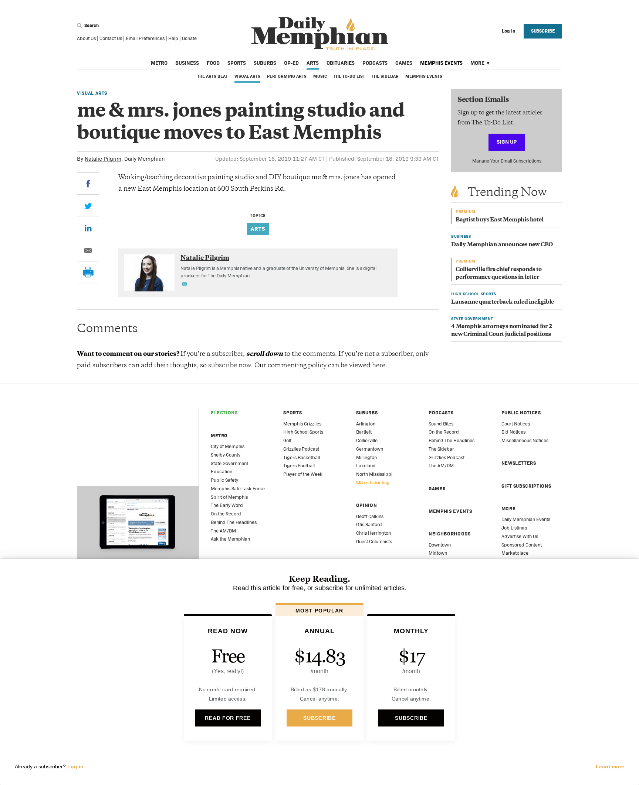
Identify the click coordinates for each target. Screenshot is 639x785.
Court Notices (515, 424)
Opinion (366, 505)
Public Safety (224, 480)
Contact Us (110, 38)
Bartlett (364, 432)
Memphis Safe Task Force (238, 488)
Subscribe (543, 31)
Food (213, 63)
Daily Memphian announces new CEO (502, 245)
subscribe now (229, 366)
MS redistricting (373, 482)
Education (221, 471)
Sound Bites (441, 424)
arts (258, 229)
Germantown (369, 449)
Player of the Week (302, 474)
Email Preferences (145, 38)
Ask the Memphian (230, 539)
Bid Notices (513, 432)
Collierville (367, 440)
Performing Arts (287, 76)
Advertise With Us (519, 536)
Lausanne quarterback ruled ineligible (502, 302)
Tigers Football (299, 465)
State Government (229, 463)
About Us (86, 38)
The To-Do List (349, 76)
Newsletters (518, 463)
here (378, 366)
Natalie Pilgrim (103, 159)
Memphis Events (441, 63)
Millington (366, 457)
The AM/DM (223, 531)
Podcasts (375, 63)
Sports (236, 63)
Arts (313, 63)
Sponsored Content (521, 545)
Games (403, 63)
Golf (287, 440)
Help (173, 38)
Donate (189, 38)
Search (91, 25)
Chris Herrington (373, 533)
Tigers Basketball (301, 457)
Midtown (438, 553)
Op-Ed (291, 63)
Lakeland (366, 465)
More (477, 63)
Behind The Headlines (234, 522)
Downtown (440, 545)
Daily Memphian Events (525, 519)
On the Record (226, 514)
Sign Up (507, 141)
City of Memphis (227, 446)
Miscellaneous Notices (524, 440)
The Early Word (227, 505)
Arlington (365, 424)
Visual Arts (247, 76)
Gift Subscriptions (526, 486)
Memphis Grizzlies (302, 424)
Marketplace (514, 553)
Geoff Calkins (369, 516)
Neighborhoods (449, 534)
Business (187, 63)
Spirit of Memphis (229, 497)
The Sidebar (385, 76)
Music (320, 76)
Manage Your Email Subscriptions (506, 161)
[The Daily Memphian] (319, 34)
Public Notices (521, 412)
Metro (159, 63)
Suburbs (265, 63)
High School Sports (303, 432)
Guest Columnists (374, 541)
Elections (224, 412)
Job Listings (514, 528)
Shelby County (225, 455)
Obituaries (341, 63)
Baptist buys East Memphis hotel (500, 220)
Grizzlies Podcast (301, 449)
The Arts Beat (212, 76)
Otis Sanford (369, 524)
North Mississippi (374, 474)
